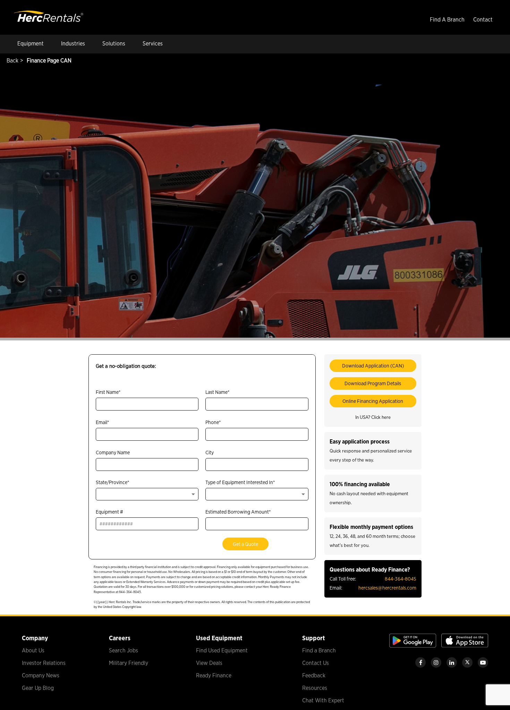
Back (11, 60)
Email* (102, 422)
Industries (73, 43)
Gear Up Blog (38, 688)
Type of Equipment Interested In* (240, 482)
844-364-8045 (400, 579)
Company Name (113, 452)
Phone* (213, 422)
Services (153, 43)
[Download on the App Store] (464, 645)
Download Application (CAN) (373, 366)
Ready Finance (213, 675)
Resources (314, 688)
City (209, 452)
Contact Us (315, 663)
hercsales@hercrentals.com (387, 588)
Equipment (30, 43)
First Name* (108, 392)
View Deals (209, 663)
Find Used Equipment (222, 650)
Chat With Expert (323, 700)
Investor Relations (44, 663)
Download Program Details (373, 383)
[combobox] (147, 494)
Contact (483, 19)
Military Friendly (128, 663)
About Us (33, 650)
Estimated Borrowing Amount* (238, 512)
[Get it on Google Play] (412, 645)
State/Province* (112, 482)
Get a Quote (245, 544)
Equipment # (109, 512)
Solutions (113, 43)
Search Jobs (123, 650)
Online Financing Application (372, 401)
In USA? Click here (373, 417)
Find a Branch (319, 650)
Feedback (313, 675)
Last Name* (217, 392)
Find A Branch (447, 19)
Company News (40, 675)
